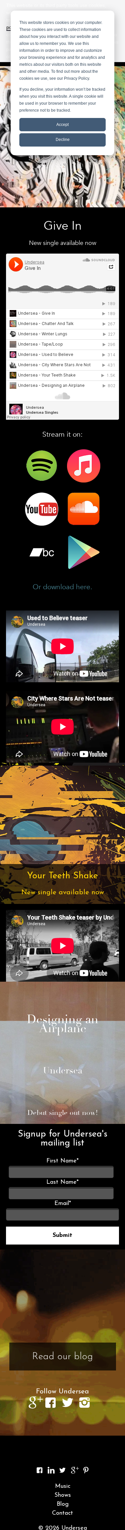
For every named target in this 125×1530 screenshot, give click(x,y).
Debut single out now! (62, 1112)
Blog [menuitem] (63, 1504)
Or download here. (62, 587)
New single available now (62, 892)
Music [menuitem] (62, 1486)
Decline (63, 139)
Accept (62, 124)
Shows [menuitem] (62, 1495)
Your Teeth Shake (62, 876)
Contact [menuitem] (62, 1513)
